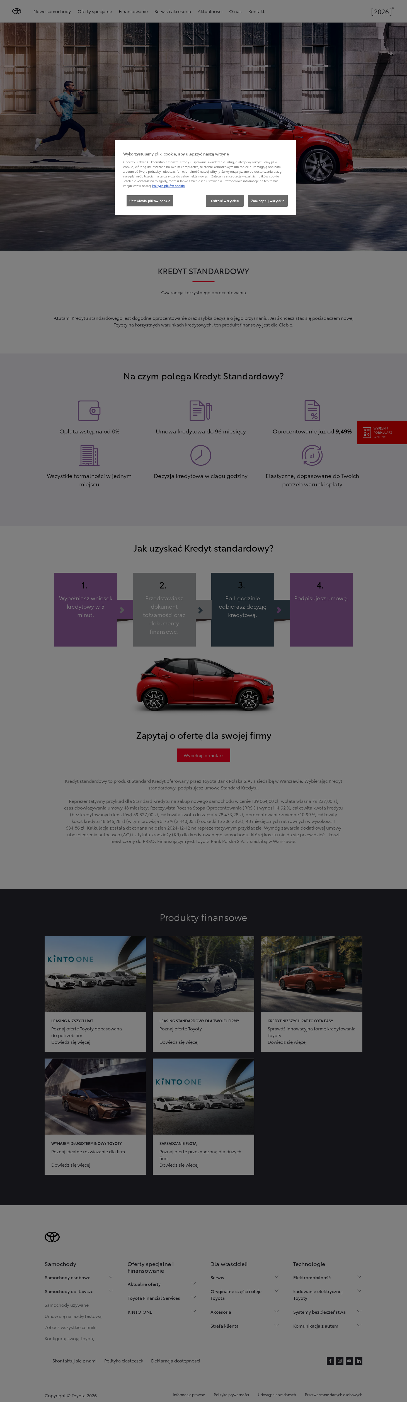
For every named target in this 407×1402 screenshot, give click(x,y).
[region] (205, 177)
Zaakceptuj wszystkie (268, 200)
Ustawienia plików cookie (149, 200)
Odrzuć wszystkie (225, 200)
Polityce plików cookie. (168, 185)
